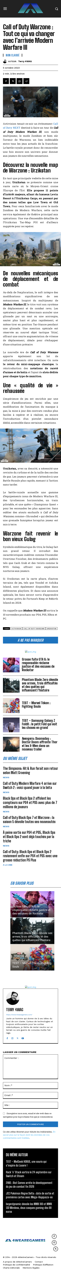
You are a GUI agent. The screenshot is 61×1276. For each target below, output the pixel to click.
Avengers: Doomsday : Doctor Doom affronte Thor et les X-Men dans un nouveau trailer (39, 744)
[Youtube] (23, 1038)
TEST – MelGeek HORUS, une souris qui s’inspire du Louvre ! (26, 1163)
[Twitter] (13, 81)
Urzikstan (51, 628)
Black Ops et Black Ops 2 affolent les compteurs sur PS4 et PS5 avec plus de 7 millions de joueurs (30, 802)
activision (16, 628)
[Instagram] (12, 1038)
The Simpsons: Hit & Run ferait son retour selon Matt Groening (30, 770)
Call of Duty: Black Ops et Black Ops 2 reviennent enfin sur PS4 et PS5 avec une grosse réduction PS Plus (30, 856)
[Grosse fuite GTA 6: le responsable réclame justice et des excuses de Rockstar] (11, 665)
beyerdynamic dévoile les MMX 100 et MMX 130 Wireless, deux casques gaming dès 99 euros (29, 1207)
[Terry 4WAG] (5, 61)
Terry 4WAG (25, 61)
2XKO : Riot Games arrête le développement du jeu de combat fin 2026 (29, 1184)
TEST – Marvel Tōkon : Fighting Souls (36, 704)
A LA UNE (7, 865)
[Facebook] (6, 81)
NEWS (6, 777)
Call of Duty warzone (34, 628)
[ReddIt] (26, 81)
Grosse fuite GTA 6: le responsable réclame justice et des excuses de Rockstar (38, 664)
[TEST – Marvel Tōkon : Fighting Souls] (11, 705)
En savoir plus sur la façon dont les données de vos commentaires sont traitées (29, 1134)
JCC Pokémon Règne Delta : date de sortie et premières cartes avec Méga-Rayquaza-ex (30, 1195)
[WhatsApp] (20, 81)
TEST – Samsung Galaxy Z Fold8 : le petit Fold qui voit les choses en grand (39, 724)
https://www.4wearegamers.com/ (19, 1015)
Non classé (12, 55)
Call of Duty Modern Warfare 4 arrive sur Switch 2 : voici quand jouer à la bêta (30, 785)
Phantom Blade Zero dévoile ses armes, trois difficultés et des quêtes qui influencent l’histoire (40, 685)
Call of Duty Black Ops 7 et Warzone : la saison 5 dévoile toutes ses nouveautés (29, 819)
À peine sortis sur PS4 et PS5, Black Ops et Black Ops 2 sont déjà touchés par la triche (29, 836)
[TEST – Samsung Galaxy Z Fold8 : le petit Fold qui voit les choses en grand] (11, 725)
